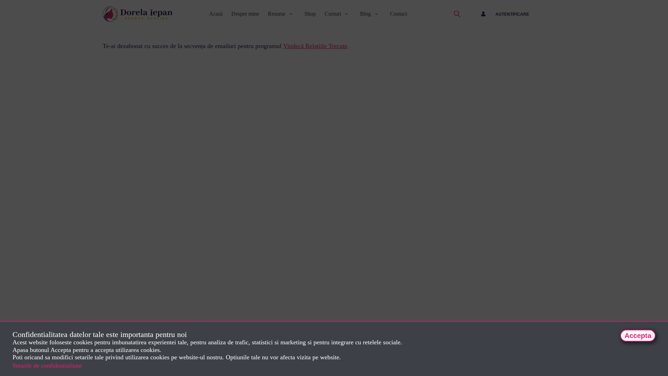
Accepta (638, 335)
